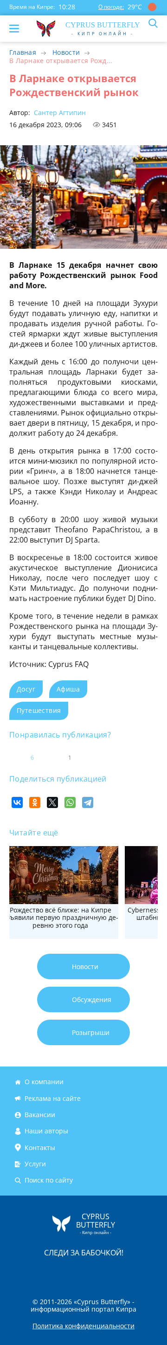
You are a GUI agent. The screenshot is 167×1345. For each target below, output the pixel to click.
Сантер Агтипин (59, 112)
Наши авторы (46, 1130)
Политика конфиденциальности (83, 1326)
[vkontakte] (116, 1271)
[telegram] (95, 1271)
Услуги (35, 1163)
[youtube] (137, 1271)
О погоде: (111, 7)
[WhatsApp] (70, 802)
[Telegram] (88, 802)
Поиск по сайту (49, 1180)
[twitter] (73, 1271)
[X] (52, 802)
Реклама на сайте (53, 1098)
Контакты (40, 1147)
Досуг (26, 689)
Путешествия (39, 710)
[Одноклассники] (35, 802)
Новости (66, 52)
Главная (22, 52)
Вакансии (40, 1114)
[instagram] (52, 1271)
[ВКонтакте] (17, 802)
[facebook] (31, 1271)
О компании (44, 1082)
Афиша (68, 689)
